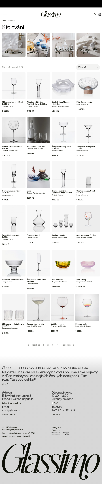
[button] (4, 14)
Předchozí (35, 345)
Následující (66, 345)
